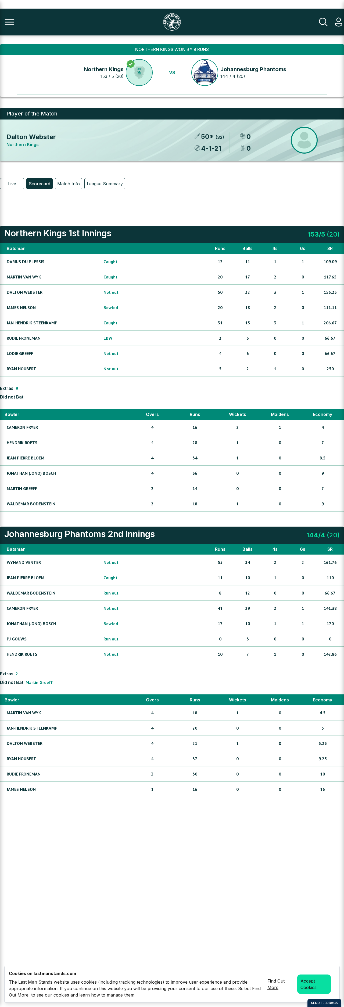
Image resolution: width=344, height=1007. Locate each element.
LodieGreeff (20, 353)
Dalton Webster (31, 137)
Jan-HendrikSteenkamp (32, 322)
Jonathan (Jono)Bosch (31, 473)
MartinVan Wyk (24, 277)
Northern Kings (104, 69)
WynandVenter (24, 562)
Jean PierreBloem (25, 458)
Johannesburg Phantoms (253, 69)
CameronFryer (22, 427)
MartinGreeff (22, 488)
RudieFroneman (24, 338)
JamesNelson (21, 307)
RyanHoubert (21, 368)
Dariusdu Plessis (25, 261)
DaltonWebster (24, 292)
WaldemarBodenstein (31, 503)
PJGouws (17, 639)
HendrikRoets (22, 442)
